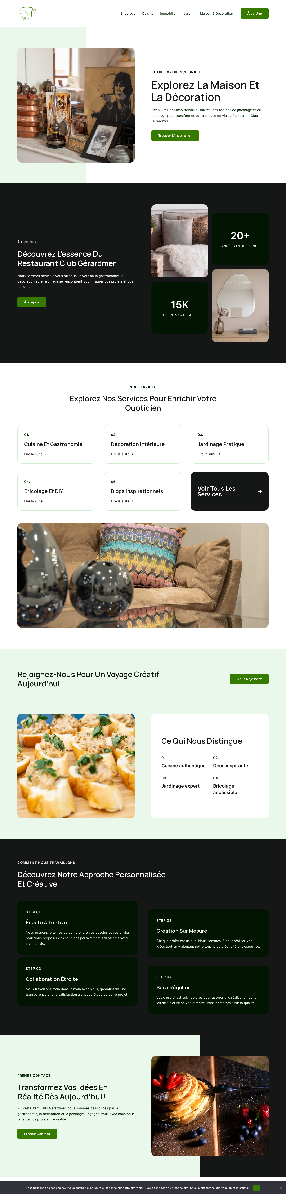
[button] (255, 13)
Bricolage (127, 13)
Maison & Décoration (216, 13)
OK (257, 1187)
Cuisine (147, 13)
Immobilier (168, 13)
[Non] (281, 1188)
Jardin (188, 13)
